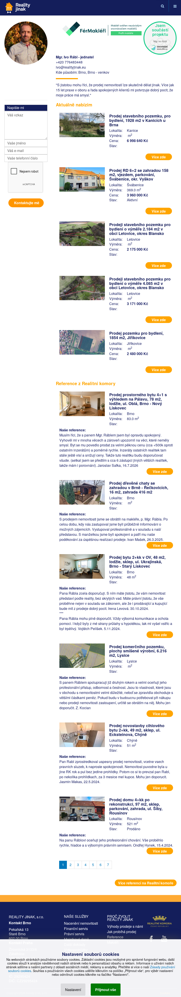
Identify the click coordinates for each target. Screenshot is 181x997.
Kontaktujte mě (26, 202)
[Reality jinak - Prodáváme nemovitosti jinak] (17, 6)
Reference (115, 936)
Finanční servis (76, 928)
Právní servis (74, 933)
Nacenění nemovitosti (81, 923)
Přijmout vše (105, 989)
